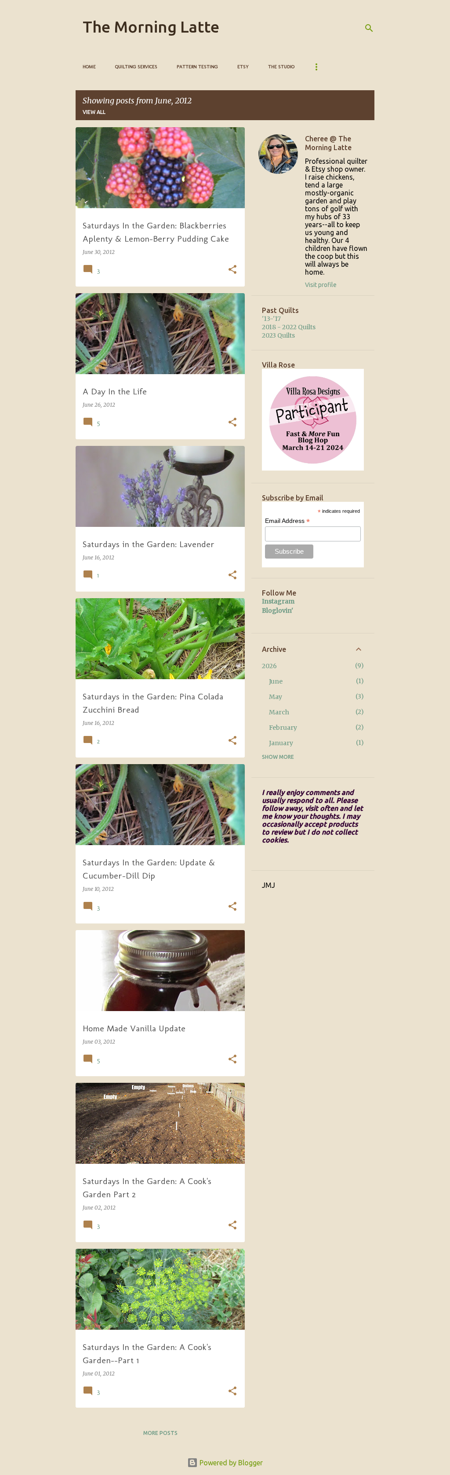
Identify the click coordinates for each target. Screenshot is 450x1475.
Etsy (243, 67)
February (283, 728)
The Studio (281, 67)
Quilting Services (136, 67)
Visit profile (321, 284)
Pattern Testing (197, 67)
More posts (160, 1433)
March (279, 712)
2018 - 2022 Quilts (289, 327)
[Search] (369, 28)
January (281, 743)
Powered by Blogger (230, 1463)
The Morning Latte (151, 27)
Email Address (287, 521)
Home (89, 67)
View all (94, 112)
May (275, 697)
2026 (269, 666)
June (276, 681)
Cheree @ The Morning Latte (328, 143)
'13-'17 (271, 319)
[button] (232, 270)
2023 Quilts (278, 335)
